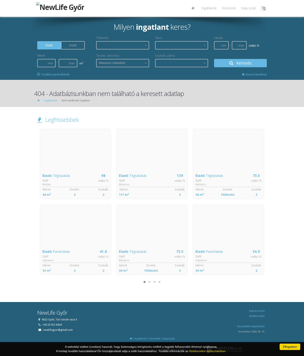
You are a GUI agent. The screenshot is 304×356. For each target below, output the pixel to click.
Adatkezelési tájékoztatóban (207, 351)
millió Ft (103, 181)
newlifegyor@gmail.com (58, 330)
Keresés (243, 63)
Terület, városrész (108, 56)
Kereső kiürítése (256, 74)
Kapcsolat (248, 8)
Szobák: (103, 189)
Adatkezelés (257, 316)
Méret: (46, 189)
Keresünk (229, 8)
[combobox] (122, 45)
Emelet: (75, 189)
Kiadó (73, 45)
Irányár (218, 38)
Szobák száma (165, 56)
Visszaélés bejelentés (251, 326)
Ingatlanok (209, 8)
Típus (158, 38)
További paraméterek (54, 74)
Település (102, 38)
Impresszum (257, 311)
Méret (41, 56)
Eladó (49, 45)
